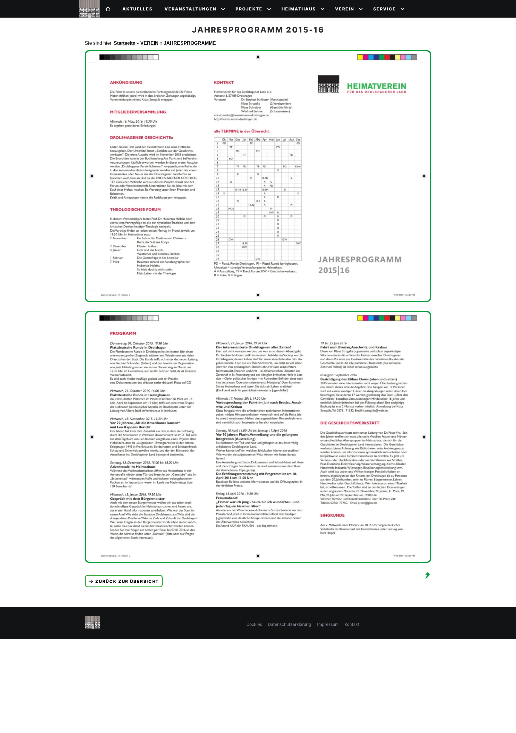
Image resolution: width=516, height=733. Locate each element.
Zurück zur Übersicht (127, 581)
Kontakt (352, 624)
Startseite (124, 43)
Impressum (328, 624)
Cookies (254, 624)
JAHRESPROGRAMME (190, 43)
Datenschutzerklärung (289, 624)
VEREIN (149, 43)
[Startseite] (108, 9)
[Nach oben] (427, 575)
